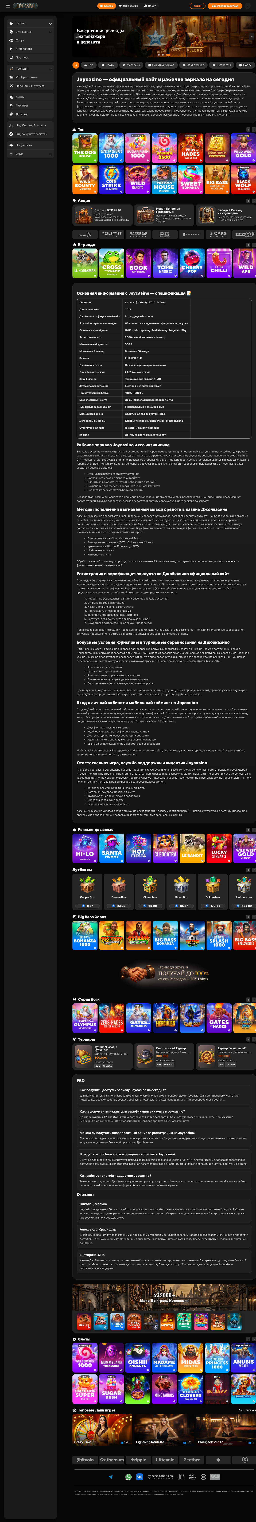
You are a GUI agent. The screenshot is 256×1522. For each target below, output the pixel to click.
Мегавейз (133, 65)
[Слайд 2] (165, 55)
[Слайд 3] (169, 55)
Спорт (152, 5)
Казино (108, 5)
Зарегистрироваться (225, 5)
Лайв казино (130, 5)
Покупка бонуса (163, 65)
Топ (90, 65)
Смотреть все (247, 1410)
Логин (197, 5)
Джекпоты (223, 65)
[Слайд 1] (160, 55)
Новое (247, 65)
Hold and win (195, 65)
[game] (137, 179)
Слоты (110, 65)
